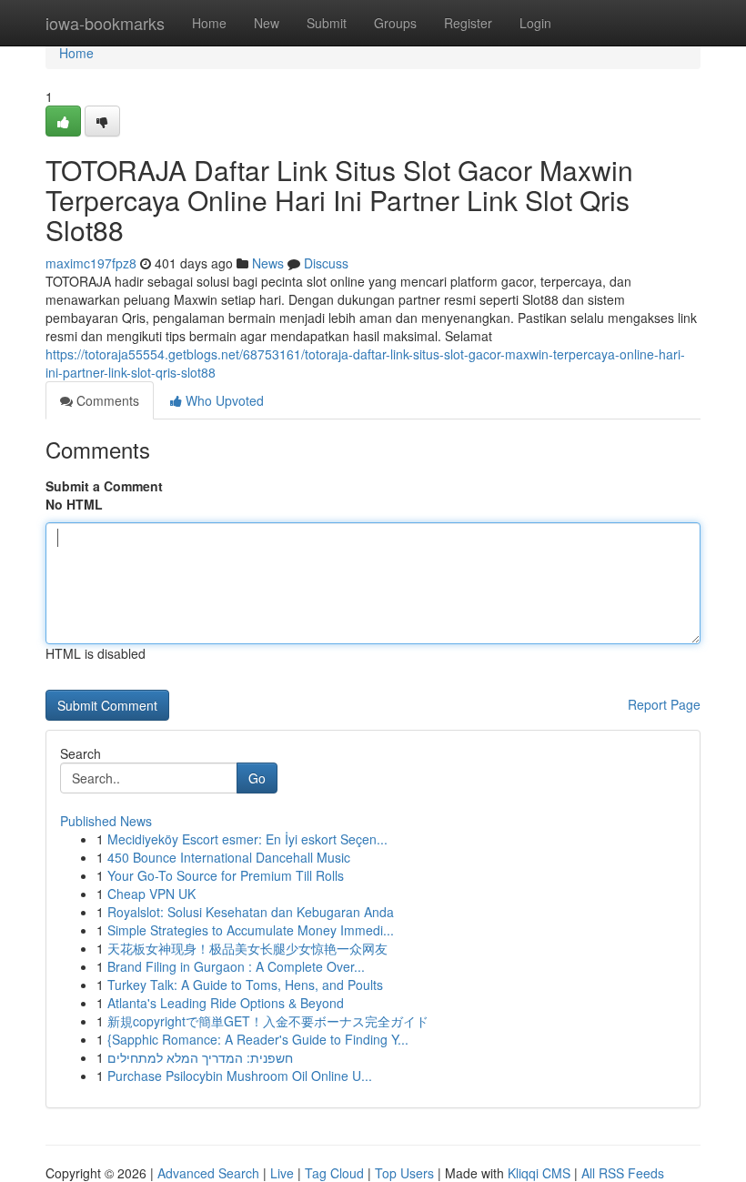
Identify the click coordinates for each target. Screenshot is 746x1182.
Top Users (404, 1173)
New (266, 23)
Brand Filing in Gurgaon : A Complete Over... (236, 966)
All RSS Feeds (622, 1173)
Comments (106, 400)
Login (535, 23)
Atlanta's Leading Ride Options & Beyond (225, 1003)
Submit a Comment (104, 486)
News (268, 263)
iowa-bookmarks (105, 23)
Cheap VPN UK (151, 893)
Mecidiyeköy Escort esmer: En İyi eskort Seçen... (247, 839)
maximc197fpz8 (90, 263)
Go (257, 778)
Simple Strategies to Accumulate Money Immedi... (250, 930)
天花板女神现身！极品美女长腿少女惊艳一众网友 (247, 948)
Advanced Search (208, 1173)
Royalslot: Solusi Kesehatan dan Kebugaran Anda (250, 912)
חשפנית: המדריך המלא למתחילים (200, 1057)
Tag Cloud (334, 1173)
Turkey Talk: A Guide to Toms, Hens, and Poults (245, 984)
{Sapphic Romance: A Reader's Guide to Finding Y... (257, 1039)
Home (209, 23)
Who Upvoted (223, 400)
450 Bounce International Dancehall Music (228, 857)
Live (282, 1173)
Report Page (664, 704)
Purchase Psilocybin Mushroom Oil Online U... (239, 1075)
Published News (106, 821)
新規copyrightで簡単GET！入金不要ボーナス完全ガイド (267, 1021)
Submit (327, 23)
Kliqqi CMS (539, 1173)
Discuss (326, 263)
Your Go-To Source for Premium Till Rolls (225, 875)
